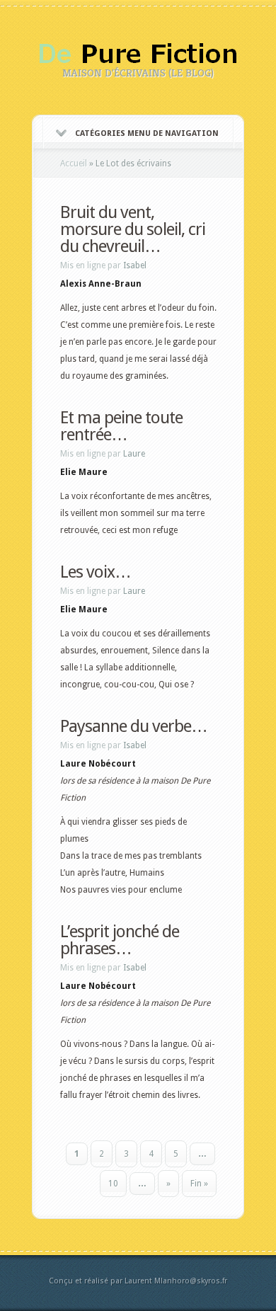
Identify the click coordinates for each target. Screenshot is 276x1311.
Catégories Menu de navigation (147, 133)
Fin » (199, 1184)
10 (113, 1184)
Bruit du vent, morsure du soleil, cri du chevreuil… (132, 229)
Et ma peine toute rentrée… (121, 426)
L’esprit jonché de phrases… (119, 940)
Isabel (134, 265)
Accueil (73, 163)
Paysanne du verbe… (133, 726)
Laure (134, 454)
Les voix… (95, 572)
